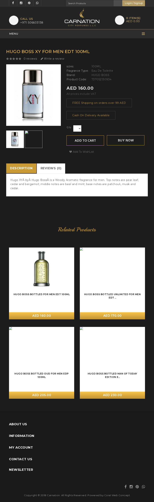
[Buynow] (69, 252)
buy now (126, 140)
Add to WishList (83, 151)
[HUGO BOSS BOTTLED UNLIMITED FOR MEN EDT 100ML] (140, 266)
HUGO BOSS (100, 75)
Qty (68, 127)
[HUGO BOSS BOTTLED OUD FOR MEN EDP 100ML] (69, 345)
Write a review (53, 58)
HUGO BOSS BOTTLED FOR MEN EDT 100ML (42, 294)
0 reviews (30, 58)
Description (21, 168)
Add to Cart (85, 140)
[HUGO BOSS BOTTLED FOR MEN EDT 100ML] (69, 266)
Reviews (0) (51, 168)
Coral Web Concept (117, 495)
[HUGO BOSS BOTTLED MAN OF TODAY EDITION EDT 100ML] (140, 345)
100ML (96, 66)
